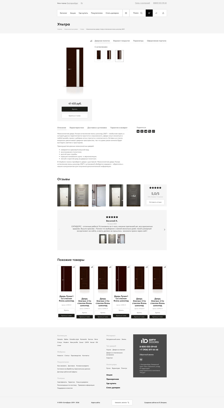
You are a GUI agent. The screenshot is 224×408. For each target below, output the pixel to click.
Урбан (66, 339)
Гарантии (71, 382)
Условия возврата (82, 366)
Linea (59, 345)
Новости (60, 355)
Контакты (85, 355)
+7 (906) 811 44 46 (149, 349)
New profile (74, 342)
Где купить (111, 383)
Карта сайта (95, 402)
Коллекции (62, 335)
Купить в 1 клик (74, 116)
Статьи (67, 355)
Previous (59, 229)
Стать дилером (113, 387)
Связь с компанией (142, 3)
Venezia (60, 339)
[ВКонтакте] (138, 131)
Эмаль (124, 339)
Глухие (108, 350)
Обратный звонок (147, 355)
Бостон (90, 339)
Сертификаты (62, 382)
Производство (76, 355)
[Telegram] (145, 131)
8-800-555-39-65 (148, 346)
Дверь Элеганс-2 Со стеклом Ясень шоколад (85, 302)
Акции (109, 375)
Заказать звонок (121, 402)
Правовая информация (86, 385)
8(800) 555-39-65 (160, 3)
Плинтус (124, 368)
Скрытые (109, 358)
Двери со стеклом (119, 350)
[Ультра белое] (119, 56)
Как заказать (62, 366)
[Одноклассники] (142, 131)
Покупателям (63, 362)
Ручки (108, 368)
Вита (96, 339)
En (82, 3)
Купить (74, 109)
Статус (59, 342)
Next (164, 229)
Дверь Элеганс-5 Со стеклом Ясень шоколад (139, 302)
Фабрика (61, 352)
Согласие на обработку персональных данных (73, 369)
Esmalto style (74, 339)
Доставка (71, 366)
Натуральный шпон (113, 339)
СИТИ (87, 342)
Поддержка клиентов (65, 388)
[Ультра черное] (99, 56)
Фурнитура (116, 368)
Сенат (81, 342)
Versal (92, 342)
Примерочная (112, 379)
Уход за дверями (82, 382)
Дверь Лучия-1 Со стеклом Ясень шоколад (66, 298)
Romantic (83, 339)
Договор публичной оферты (67, 372)
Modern (66, 342)
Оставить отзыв (155, 202)
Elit (97, 342)
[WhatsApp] (153, 131)
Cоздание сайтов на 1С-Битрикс (155, 402)
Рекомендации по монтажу (67, 385)
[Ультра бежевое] (109, 56)
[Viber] (149, 131)
